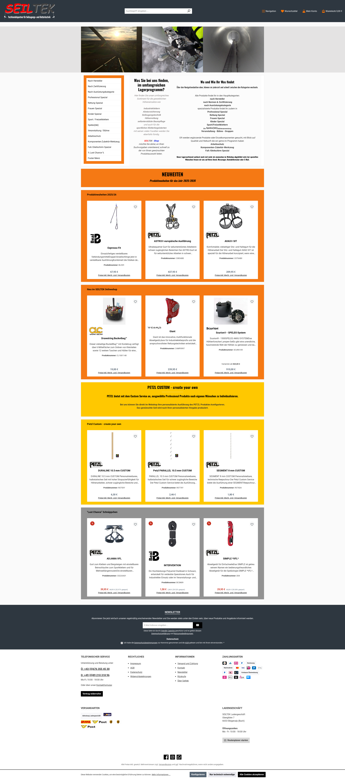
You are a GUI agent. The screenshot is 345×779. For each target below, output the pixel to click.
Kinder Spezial (94, 114)
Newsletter (182, 672)
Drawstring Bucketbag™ (114, 338)
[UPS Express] (118, 722)
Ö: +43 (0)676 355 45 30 (95, 668)
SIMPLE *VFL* (231, 558)
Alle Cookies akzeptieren (252, 774)
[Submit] (197, 625)
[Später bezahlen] (242, 663)
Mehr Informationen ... (161, 774)
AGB (187, 643)
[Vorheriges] (86, 236)
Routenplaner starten (237, 740)
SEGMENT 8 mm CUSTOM (172, 470)
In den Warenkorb (114, 376)
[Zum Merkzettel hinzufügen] (135, 206)
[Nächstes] (259, 236)
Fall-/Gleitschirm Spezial (99, 147)
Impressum (135, 663)
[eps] (224, 677)
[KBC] (230, 663)
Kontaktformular (104, 685)
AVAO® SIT (231, 241)
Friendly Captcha (168, 631)
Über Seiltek (183, 681)
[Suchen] (189, 11)
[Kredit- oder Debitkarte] (240, 668)
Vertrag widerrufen (92, 693)
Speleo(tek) (93, 125)
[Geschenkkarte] (248, 677)
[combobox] (155, 11)
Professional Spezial (97, 97)
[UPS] (111, 722)
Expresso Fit (114, 247)
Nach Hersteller (95, 81)
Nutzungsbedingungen (183, 633)
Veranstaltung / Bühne (98, 130)
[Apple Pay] (230, 677)
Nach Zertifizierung (97, 86)
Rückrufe (181, 676)
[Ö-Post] (99, 722)
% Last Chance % (96, 152)
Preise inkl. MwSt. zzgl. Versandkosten (114, 275)
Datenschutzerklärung (160, 633)
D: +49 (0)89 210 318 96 (95, 675)
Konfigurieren (198, 774)
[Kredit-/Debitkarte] (236, 672)
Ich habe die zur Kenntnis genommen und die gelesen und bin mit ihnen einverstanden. (174, 643)
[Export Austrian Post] (88, 726)
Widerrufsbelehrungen (140, 676)
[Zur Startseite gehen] (30, 11)
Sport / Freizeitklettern (98, 119)
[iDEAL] (236, 663)
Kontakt (181, 668)
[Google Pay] (260, 668)
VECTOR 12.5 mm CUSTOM (231, 470)
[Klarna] (230, 672)
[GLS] (107, 714)
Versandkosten (165, 764)
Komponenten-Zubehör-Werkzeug (104, 141)
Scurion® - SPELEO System (231, 332)
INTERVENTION (172, 565)
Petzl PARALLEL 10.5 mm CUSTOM (114, 470)
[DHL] (86, 722)
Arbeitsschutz (94, 136)
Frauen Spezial (95, 108)
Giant (172, 331)
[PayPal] (224, 672)
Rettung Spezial (95, 103)
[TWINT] (224, 663)
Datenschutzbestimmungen (145, 643)
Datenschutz (136, 672)
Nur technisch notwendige (222, 774)
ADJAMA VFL (114, 558)
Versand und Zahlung (187, 663)
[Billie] (236, 677)
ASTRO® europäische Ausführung (172, 241)
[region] (172, 236)
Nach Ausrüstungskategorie (101, 92)
